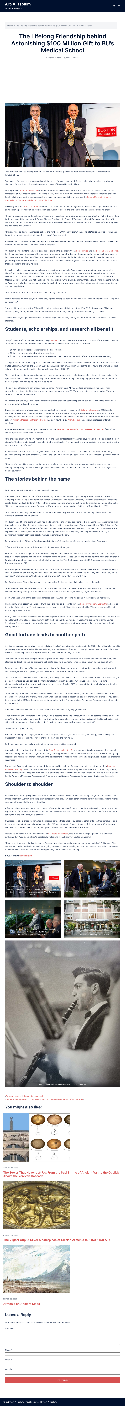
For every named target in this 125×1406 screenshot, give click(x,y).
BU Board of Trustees (58, 833)
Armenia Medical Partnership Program (30, 420)
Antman (54, 340)
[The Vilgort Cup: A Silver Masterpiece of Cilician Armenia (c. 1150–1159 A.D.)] (36, 1205)
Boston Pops (82, 251)
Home (10, 25)
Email (8, 1359)
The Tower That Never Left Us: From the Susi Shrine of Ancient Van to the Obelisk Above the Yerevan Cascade (61, 1174)
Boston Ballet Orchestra (107, 251)
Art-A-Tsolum (18, 4)
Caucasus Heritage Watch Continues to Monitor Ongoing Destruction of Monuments (44, 1099)
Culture (68, 58)
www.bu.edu (25, 856)
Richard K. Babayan (89, 410)
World (76, 58)
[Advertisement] (62, 81)
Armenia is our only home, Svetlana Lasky (25, 1096)
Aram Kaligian (74, 420)
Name (8, 1350)
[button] (114, 6)
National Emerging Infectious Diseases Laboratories (80, 429)
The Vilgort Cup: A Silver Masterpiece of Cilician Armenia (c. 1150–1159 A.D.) (57, 1240)
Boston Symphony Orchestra (93, 604)
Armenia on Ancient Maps (21, 1304)
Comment (10, 1328)
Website (8, 1369)
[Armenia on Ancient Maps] (36, 1269)
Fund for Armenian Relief (60, 750)
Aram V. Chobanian (29, 190)
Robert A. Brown (32, 206)
